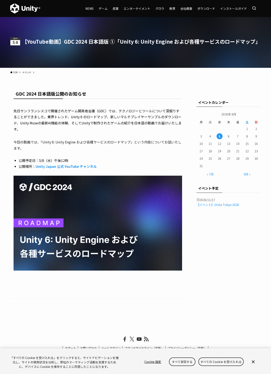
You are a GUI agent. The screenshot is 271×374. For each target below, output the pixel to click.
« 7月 (210, 174)
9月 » (247, 174)
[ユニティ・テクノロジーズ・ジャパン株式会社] (25, 8)
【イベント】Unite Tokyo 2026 (217, 205)
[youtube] (139, 339)
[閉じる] (253, 361)
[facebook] (125, 339)
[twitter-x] (132, 339)
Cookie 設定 (152, 362)
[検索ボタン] (254, 8)
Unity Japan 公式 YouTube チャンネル (66, 166)
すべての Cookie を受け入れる (221, 362)
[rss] (146, 339)
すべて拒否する (182, 362)
